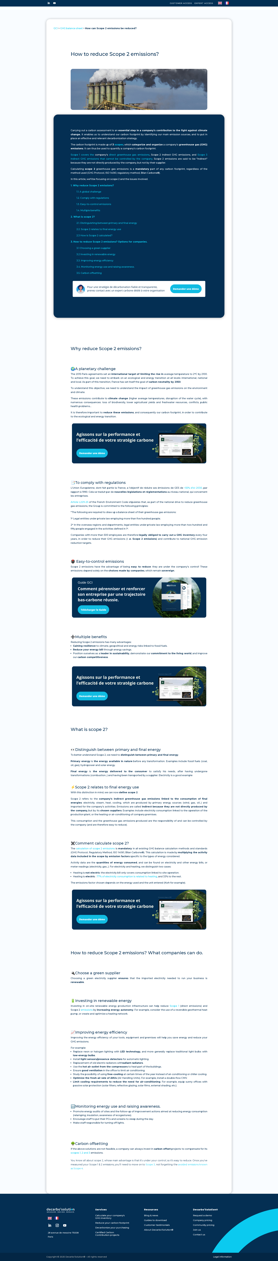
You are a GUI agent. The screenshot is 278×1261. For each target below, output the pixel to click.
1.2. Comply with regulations (92, 198)
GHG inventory (103, 1218)
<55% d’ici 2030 (193, 487)
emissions (87, 1009)
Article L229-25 (79, 502)
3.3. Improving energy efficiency (94, 260)
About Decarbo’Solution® (158, 1229)
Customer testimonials (157, 1225)
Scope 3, (150, 1164)
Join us (197, 1229)
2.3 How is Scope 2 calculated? (94, 235)
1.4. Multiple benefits (88, 210)
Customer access (181, 3)
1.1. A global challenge (88, 191)
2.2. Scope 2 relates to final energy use (98, 229)
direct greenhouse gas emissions (129, 154)
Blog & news (151, 1215)
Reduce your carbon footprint (112, 1222)
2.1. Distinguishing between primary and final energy (106, 223)
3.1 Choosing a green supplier (93, 248)
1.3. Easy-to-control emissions (93, 204)
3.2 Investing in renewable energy (95, 254)
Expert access (203, 3)
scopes (119, 144)
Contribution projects (107, 1235)
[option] (227, 3)
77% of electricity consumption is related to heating (127, 876)
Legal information (222, 1256)
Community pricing (203, 1225)
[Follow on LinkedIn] (48, 3)
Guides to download (155, 1220)
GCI (56, 28)
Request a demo (202, 1215)
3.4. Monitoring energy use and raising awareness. (105, 266)
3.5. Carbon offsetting (89, 273)
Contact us (199, 1234)
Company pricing (202, 1220)
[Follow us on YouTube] (54, 3)
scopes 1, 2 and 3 (80, 1152)
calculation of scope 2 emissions (95, 848)
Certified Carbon (104, 1232)
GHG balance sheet (71, 28)
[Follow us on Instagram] (57, 1225)
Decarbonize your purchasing (112, 1227)
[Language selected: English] (225, 3)
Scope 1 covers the (82, 154)
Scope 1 (174, 1006)
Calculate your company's (110, 1215)
